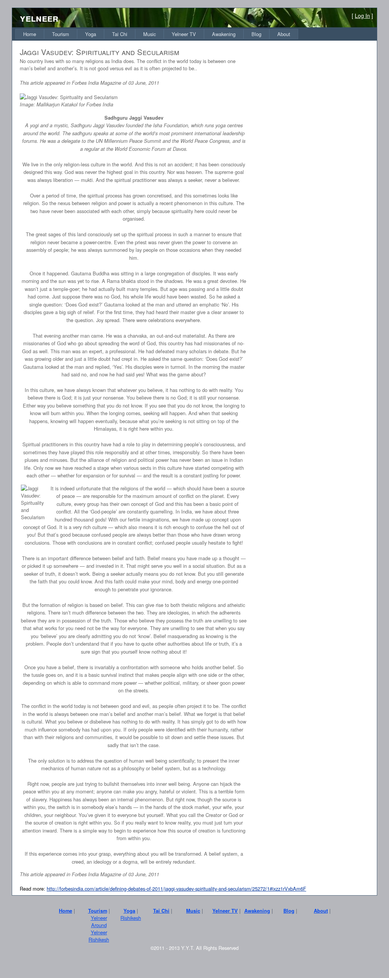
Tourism (60, 34)
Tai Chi (119, 34)
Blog (256, 34)
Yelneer (99, 917)
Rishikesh (99, 939)
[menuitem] (29, 34)
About (283, 34)
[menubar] (156, 34)
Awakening (224, 34)
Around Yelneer (99, 928)
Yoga (90, 34)
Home (29, 34)
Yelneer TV (184, 34)
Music (149, 34)
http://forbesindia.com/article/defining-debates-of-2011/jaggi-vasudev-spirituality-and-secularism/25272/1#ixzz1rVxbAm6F (176, 888)
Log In (362, 15)
